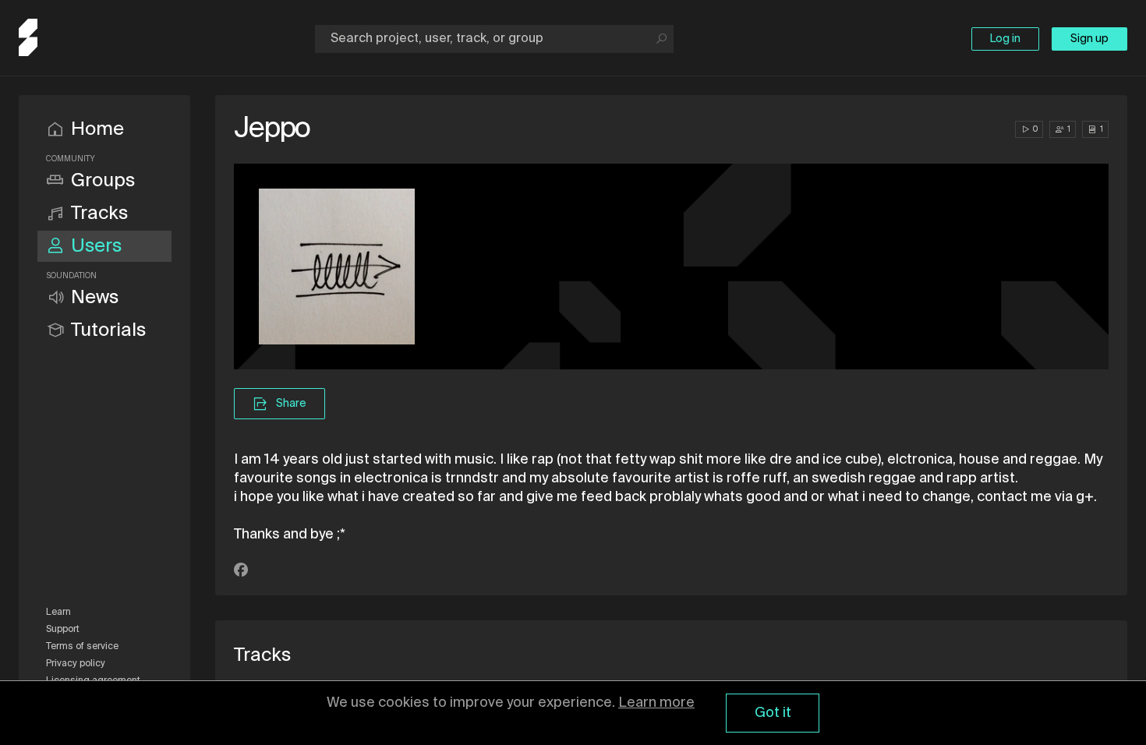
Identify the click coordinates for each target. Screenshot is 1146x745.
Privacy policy (75, 664)
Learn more (656, 703)
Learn (58, 612)
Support (63, 629)
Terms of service (82, 646)
